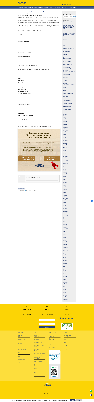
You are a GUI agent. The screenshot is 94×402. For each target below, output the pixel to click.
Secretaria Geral (66, 333)
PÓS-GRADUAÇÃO (37, 336)
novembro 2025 (65, 127)
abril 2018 (64, 257)
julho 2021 (64, 201)
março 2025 (65, 138)
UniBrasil (39, 173)
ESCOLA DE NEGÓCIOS (66, 74)
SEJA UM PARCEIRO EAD (72, 7)
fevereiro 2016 (65, 295)
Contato (50, 344)
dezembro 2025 (65, 125)
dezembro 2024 (65, 143)
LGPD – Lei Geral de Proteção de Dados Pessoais (23, 342)
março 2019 (65, 241)
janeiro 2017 (65, 279)
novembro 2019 (65, 230)
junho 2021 (64, 202)
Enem (34, 365)
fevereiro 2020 (65, 225)
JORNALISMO (65, 83)
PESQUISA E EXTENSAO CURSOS (68, 93)
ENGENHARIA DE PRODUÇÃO (67, 64)
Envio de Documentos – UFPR (38, 351)
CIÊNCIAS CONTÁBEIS (66, 52)
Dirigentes (20, 343)
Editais (19, 356)
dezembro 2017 (65, 263)
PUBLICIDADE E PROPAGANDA (67, 103)
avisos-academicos (37, 357)
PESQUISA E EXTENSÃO (22, 349)
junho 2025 (64, 134)
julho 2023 (64, 166)
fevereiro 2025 (65, 140)
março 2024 (65, 154)
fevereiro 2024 (65, 156)
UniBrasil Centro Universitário (33, 13)
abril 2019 (64, 240)
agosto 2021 (65, 199)
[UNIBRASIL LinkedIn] (66, 318)
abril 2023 (64, 170)
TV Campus (65, 341)
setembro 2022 (65, 180)
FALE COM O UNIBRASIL (64, 7)
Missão (19, 338)
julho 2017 (64, 270)
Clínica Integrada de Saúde (68, 338)
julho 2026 (64, 115)
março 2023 (65, 172)
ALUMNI (64, 45)
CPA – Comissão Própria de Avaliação (68, 347)
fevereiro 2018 (65, 260)
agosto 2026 (65, 114)
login (25, 190)
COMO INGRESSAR (30, 7)
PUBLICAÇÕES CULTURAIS (67, 102)
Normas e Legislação (21, 339)
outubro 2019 (65, 231)
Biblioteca (65, 343)
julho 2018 (64, 253)
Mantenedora (20, 335)
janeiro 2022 (65, 192)
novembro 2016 (65, 282)
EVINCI (19, 355)
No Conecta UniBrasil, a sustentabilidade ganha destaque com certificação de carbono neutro (69, 31)
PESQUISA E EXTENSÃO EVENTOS (68, 94)
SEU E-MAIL (47, 318)
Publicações (20, 350)
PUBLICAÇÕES (46, 7)
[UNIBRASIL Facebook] (61, 318)
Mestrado (35, 338)
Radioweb (65, 339)
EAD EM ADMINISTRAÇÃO (67, 58)
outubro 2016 (65, 283)
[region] (67, 326)
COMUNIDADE (25, 173)
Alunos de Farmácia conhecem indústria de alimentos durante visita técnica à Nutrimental (69, 38)
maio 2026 (64, 118)
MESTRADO (64, 87)
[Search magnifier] (74, 16)
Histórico (19, 336)
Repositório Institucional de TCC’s (39, 364)
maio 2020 (64, 221)
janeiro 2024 (65, 157)
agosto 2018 (65, 251)
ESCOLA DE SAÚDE (66, 76)
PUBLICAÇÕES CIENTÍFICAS (67, 100)
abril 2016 (64, 292)
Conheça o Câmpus (21, 333)
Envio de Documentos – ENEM (38, 347)
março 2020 (65, 224)
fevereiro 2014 (65, 299)
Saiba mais (65, 400)
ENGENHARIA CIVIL (65, 63)
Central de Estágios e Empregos (69, 336)
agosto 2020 (65, 217)
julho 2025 (64, 133)
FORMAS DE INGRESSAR (52, 332)
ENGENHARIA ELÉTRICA (66, 65)
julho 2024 (64, 149)
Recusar (79, 400)
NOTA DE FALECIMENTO (66, 89)
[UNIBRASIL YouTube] (72, 318)
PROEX (19, 353)
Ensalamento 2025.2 (37, 368)
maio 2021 (64, 204)
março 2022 (65, 189)
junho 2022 (64, 185)
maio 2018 (64, 256)
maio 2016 (64, 290)
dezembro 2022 (65, 176)
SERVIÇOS (51, 7)
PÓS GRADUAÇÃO (65, 96)
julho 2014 (64, 298)
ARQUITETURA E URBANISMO (67, 47)
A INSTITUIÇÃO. (20, 7)
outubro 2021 (65, 196)
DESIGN (64, 55)
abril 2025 (64, 137)
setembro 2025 (65, 130)
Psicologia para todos (37, 366)
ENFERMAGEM (65, 60)
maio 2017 (64, 273)
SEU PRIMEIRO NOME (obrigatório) (47, 322)
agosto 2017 (65, 269)
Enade (65, 342)
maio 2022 (64, 186)
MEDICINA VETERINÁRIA (66, 86)
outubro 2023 (65, 162)
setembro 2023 (65, 163)
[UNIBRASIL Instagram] (69, 318)
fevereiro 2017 (65, 277)
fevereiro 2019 (65, 243)
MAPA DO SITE (66, 349)
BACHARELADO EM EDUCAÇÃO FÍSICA (68, 48)
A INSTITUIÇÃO (20, 332)
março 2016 (65, 293)
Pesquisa (19, 352)
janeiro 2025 (65, 141)
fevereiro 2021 (65, 208)
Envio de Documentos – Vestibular (39, 353)
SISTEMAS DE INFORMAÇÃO (67, 109)
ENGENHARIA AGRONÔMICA (67, 61)
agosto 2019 (65, 234)
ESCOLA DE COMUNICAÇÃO (67, 68)
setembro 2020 (65, 215)
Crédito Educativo (51, 339)
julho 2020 (64, 218)
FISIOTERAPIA (65, 80)
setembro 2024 (65, 146)
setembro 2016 (65, 285)
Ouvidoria (50, 345)
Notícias (35, 377)
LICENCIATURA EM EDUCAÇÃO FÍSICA (68, 84)
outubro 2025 (65, 128)
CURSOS (25, 7)
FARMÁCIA (64, 78)
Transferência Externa (52, 336)
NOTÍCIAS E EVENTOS (57, 7)
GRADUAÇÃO (65, 81)
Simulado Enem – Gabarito (38, 343)
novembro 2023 (65, 160)
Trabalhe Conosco (52, 347)
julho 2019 (64, 235)
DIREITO (64, 57)
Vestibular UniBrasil (52, 333)
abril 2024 (64, 153)
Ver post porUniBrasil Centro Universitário (33, 178)
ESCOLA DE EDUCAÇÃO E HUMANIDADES (69, 71)
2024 (19, 360)
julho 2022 (64, 183)
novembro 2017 (65, 264)
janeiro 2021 (65, 209)
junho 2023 (64, 167)
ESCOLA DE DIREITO (66, 70)
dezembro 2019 (65, 228)
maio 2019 (64, 238)
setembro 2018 (65, 250)
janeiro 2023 (65, 175)
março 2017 (65, 276)
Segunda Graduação (52, 338)
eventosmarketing (36, 358)
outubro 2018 (65, 248)
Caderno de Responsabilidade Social (38, 362)
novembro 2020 (65, 212)
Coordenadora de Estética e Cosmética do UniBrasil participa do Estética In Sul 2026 (69, 34)
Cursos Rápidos (36, 339)
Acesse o (69, 2)
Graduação (35, 335)
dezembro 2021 (65, 193)
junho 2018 (64, 254)
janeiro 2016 (65, 296)
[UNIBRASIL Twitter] (63, 318)
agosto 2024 (65, 147)
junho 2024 (64, 150)
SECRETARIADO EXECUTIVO (67, 106)
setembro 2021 (65, 198)
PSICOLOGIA (65, 99)
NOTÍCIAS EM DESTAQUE (33, 173)
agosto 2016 (65, 286)
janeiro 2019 (65, 244)
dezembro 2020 (65, 211)
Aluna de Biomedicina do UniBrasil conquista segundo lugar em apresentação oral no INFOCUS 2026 (68, 22)
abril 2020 (64, 222)
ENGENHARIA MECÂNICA (66, 67)
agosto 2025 (65, 131)
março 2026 (65, 121)
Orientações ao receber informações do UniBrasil (38, 355)
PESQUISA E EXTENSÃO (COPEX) (38, 7)
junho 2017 (64, 272)
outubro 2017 (65, 266)
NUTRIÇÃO (64, 90)
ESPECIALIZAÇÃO (65, 77)
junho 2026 (64, 117)
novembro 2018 (65, 247)
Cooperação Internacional (68, 335)
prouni (35, 341)
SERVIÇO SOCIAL (65, 107)
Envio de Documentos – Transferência (37, 350)
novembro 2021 (65, 195)
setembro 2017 (65, 267)
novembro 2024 (65, 144)
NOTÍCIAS (28, 173)
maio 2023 (64, 169)
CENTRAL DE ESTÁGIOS (66, 51)
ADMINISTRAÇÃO (65, 44)
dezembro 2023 (65, 159)
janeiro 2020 (65, 227)
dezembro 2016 (65, 280)
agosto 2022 (65, 182)
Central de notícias (21, 358)
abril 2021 (64, 205)
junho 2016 (64, 289)
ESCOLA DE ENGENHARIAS (67, 73)
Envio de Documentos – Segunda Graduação (39, 346)
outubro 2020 (65, 214)
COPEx (64, 97)
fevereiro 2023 (65, 173)
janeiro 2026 (65, 124)
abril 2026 (64, 120)
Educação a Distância (37, 333)
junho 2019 (64, 237)
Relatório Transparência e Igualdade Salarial (24, 345)
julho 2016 (64, 288)
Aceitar (72, 400)
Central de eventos (21, 359)
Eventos (35, 378)
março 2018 (65, 259)
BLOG (22, 173)
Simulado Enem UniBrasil (38, 342)
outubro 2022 (65, 179)
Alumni (35, 372)
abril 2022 (64, 188)
